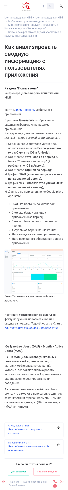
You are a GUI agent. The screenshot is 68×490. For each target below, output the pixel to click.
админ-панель (25, 110)
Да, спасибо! (18, 471)
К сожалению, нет (46, 471)
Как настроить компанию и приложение (31, 328)
